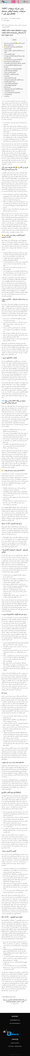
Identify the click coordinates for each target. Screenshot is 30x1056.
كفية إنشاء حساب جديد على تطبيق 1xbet (13, 68)
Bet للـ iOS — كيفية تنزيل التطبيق (11, 74)
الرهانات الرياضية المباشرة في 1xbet (12, 92)
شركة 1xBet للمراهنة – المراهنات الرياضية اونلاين (14, 63)
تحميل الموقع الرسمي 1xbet (10, 85)
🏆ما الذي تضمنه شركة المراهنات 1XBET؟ (13, 59)
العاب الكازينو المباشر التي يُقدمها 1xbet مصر (14, 79)
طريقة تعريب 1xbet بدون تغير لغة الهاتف (13, 65)
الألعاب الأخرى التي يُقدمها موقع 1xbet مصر (13, 88)
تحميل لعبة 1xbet (8, 94)
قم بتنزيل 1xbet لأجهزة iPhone (11, 83)
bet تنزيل (6, 66)
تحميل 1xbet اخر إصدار (9, 90)
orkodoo (5, 18)
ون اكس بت (6, 96)
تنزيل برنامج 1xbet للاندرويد (10, 77)
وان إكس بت (7, 76)
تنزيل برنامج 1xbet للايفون (10, 72)
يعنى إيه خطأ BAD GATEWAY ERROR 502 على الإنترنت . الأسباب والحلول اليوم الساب (15, 1000)
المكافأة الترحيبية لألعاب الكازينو (11, 70)
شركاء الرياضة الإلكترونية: (9, 81)
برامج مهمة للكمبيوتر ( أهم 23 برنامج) (12, 61)
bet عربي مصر (7, 87)
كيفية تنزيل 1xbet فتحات (9, 54)
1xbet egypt (6, 20)
